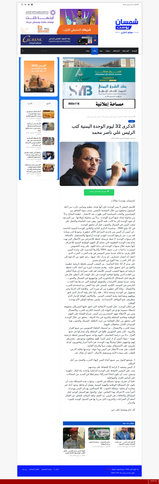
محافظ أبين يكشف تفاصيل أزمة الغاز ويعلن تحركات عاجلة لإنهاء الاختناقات (32, 155)
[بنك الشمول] (99, 75)
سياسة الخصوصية (46, 469)
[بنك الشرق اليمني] (99, 90)
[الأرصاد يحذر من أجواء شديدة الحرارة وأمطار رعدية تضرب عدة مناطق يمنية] (48, 127)
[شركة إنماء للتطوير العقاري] (99, 62)
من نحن (24, 469)
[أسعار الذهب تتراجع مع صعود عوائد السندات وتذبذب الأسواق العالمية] (48, 114)
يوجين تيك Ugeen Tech (118, 473)
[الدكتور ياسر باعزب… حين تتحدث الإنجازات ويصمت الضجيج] (124, 433)
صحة (101, 51)
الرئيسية (134, 51)
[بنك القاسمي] (39, 92)
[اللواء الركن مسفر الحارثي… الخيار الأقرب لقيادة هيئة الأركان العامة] (74, 438)
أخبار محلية (126, 51)
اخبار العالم (116, 51)
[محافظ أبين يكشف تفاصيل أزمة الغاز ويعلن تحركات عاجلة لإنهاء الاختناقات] (48, 155)
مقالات (95, 51)
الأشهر (48, 103)
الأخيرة (30, 103)
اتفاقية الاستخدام (34, 469)
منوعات (107, 51)
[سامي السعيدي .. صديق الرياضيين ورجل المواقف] (99, 433)
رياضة (88, 51)
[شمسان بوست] (126, 26)
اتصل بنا (56, 469)
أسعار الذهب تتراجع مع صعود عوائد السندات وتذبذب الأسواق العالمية (33, 113)
